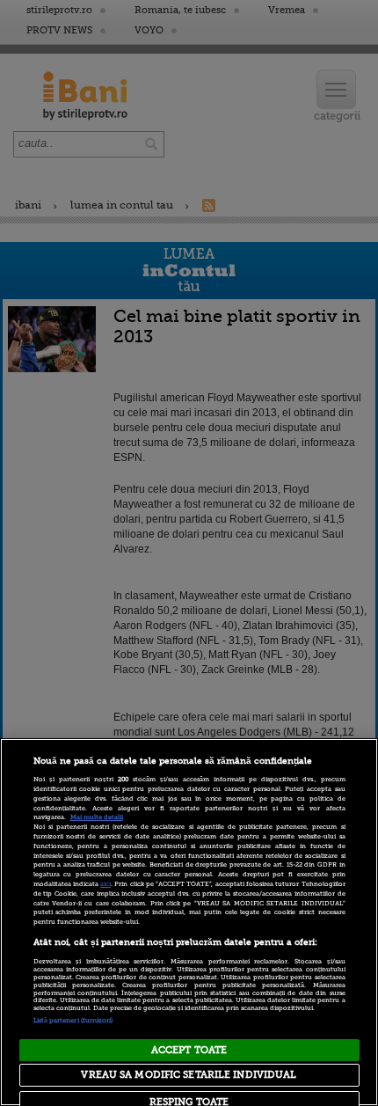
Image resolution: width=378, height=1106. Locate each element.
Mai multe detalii (96, 817)
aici (105, 884)
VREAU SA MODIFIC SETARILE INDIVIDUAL (188, 1074)
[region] (189, 922)
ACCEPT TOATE (189, 1050)
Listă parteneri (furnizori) (73, 1020)
